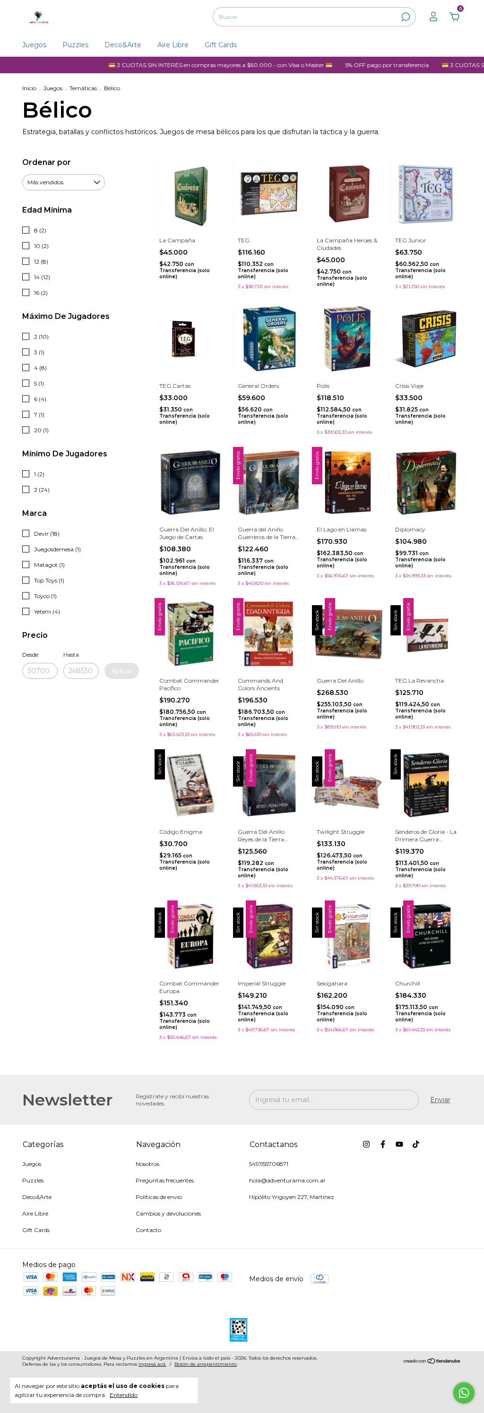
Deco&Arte (122, 45)
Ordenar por (46, 162)
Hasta (71, 654)
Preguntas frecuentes (165, 1180)
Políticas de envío (159, 1196)
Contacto (148, 1229)
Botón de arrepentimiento (205, 1364)
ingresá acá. (152, 1364)
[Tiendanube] (432, 1362)
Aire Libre (173, 45)
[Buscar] (405, 17)
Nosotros (147, 1163)
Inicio (29, 88)
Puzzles (75, 45)
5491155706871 (268, 1163)
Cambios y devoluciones (168, 1213)
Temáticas (83, 88)
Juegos (34, 45)
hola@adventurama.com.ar (287, 1180)
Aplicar (122, 671)
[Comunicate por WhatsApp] (464, 1393)
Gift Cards (221, 45)
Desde (30, 654)
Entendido (124, 1394)
